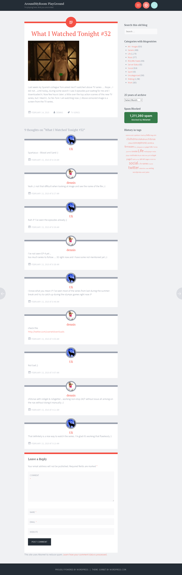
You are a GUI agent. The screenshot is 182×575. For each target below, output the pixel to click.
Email (33, 522)
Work (130, 82)
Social (130, 68)
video (146, 168)
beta (148, 135)
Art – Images (133, 46)
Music (130, 57)
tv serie (151, 164)
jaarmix (128, 151)
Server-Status (133, 64)
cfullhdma (132, 139)
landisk (134, 151)
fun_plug (137, 147)
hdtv (151, 147)
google (147, 147)
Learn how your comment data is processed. (85, 554)
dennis (71, 183)
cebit (154, 135)
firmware (129, 146)
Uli (71, 149)
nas (143, 155)
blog (151, 135)
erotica (150, 143)
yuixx (147, 172)
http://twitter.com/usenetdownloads (46, 331)
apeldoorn (137, 135)
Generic (131, 50)
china (130, 143)
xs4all (143, 172)
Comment (34, 477)
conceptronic (140, 142)
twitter (133, 167)
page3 (129, 159)
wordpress (137, 172)
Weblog (131, 79)
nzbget (153, 155)
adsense (128, 135)
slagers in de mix (150, 159)
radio (134, 159)
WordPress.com (118, 569)
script (137, 159)
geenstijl (142, 147)
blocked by (143, 118)
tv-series (75, 112)
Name (33, 512)
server (142, 159)
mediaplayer (148, 151)
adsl (132, 135)
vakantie (142, 168)
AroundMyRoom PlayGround (44, 4)
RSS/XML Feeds (134, 61)
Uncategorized (134, 75)
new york (147, 155)
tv (139, 164)
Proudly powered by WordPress (71, 569)
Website (34, 532)
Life (129, 53)
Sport (130, 72)
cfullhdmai (142, 139)
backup (143, 135)
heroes (155, 147)
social (133, 163)
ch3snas (151, 139)
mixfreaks (133, 155)
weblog (151, 168)
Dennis (59, 112)
